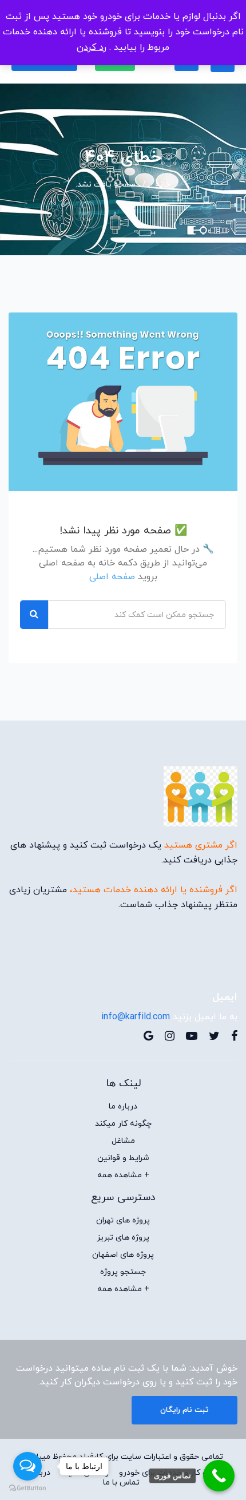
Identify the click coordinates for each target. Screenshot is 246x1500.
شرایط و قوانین (123, 1158)
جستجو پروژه (123, 1272)
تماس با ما (121, 1482)
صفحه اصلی (112, 577)
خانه (162, 184)
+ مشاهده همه (123, 1175)
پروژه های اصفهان (123, 1255)
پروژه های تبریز (123, 1237)
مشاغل (123, 1141)
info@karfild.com (135, 1017)
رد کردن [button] (91, 47)
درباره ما (123, 1106)
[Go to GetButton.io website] (27, 1488)
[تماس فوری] (219, 1475)
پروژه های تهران (123, 1220)
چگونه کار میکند (123, 1124)
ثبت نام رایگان (184, 1410)
